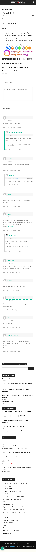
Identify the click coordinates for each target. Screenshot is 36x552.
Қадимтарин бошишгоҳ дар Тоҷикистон (18, 452)
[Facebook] (6, 48)
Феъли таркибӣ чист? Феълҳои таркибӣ (15, 67)
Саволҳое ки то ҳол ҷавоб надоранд (15, 483)
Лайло (16, 238)
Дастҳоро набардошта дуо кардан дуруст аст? (15, 378)
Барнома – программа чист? (15, 445)
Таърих (5, 517)
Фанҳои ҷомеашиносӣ (10, 520)
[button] (3, 2)
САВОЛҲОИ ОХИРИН (26, 59)
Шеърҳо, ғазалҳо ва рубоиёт (12, 528)
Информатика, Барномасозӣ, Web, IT (15, 510)
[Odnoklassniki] (12, 48)
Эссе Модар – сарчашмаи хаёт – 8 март (13, 431)
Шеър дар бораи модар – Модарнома (13, 426)
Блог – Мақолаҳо (8, 489)
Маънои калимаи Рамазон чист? (13, 64)
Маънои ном (7, 515)
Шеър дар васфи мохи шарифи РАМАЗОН (14, 416)
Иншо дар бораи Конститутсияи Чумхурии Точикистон (17, 411)
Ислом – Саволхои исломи (12, 491)
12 (33, 15)
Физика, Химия (8, 523)
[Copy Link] (26, 48)
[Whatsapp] (19, 48)
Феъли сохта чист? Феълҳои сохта (14, 71)
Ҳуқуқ (5, 525)
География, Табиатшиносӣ (12, 499)
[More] (29, 48)
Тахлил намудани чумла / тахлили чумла (19, 467)
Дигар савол (7, 533)
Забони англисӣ (8, 502)
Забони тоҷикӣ (6, 9)
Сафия (16, 135)
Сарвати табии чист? (8, 401)
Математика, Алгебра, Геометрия (14, 512)
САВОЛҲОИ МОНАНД (10, 59)
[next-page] (6, 74)
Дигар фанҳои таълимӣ (11, 530)
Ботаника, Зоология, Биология (13, 497)
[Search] (33, 2)
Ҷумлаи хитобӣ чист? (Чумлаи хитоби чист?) (20, 460)
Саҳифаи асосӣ (8, 543)
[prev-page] (3, 74)
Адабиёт (5, 494)
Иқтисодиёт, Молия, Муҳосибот (13, 507)
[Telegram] (16, 48)
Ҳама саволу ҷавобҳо (26, 543)
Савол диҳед (16, 543)
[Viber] (23, 48)
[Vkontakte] (9, 48)
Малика (17, 178)
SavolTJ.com (7, 486)
